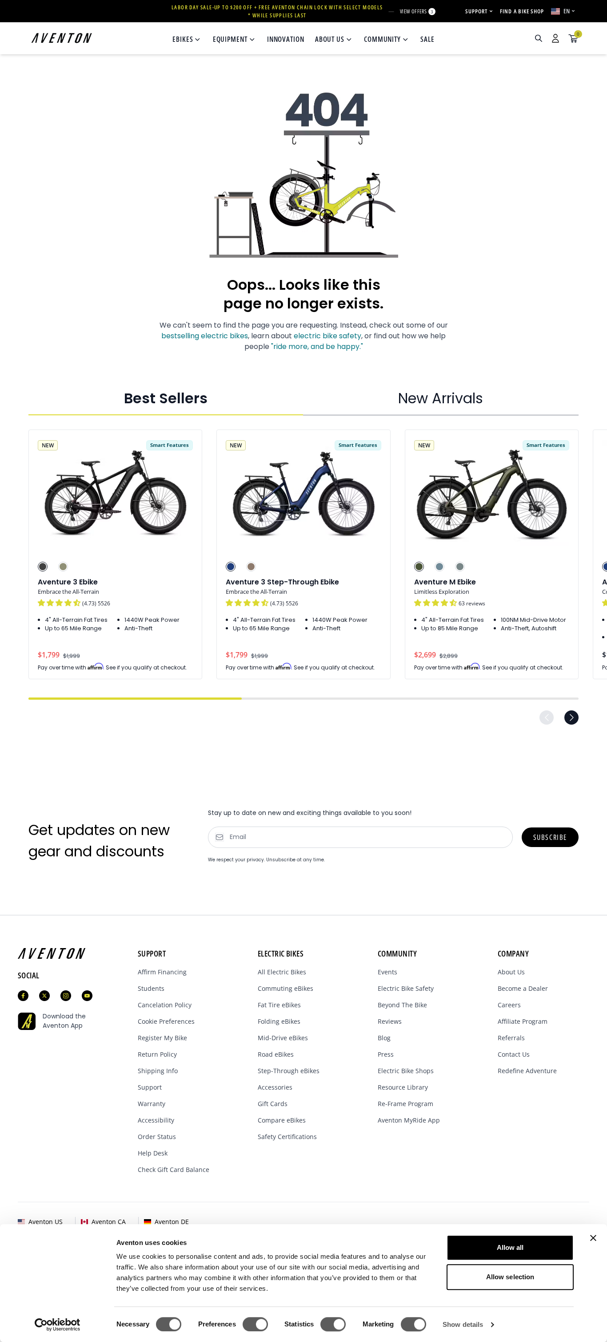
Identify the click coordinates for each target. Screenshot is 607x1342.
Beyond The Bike (402, 1005)
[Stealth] (43, 567)
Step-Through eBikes (288, 1070)
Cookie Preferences (166, 1021)
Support (150, 1087)
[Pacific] (439, 567)
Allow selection (510, 1277)
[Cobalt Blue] (231, 567)
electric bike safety (327, 336)
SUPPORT (476, 11)
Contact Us (514, 1054)
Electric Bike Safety (406, 988)
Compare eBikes (282, 1120)
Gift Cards (273, 1103)
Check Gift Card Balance (173, 1169)
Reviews (390, 1021)
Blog (384, 1038)
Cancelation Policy (165, 1005)
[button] (60, 603)
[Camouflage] (419, 567)
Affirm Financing (162, 972)
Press (386, 1054)
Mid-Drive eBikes (283, 1038)
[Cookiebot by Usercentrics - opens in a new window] (57, 1324)
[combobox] (491, 38)
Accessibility (156, 1120)
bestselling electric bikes (204, 336)
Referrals (511, 1038)
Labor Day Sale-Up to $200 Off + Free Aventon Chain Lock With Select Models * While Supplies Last (277, 11)
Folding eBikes (279, 1021)
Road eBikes (276, 1054)
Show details (463, 1324)
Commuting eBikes (285, 988)
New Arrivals (440, 398)
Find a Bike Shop (522, 11)
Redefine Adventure (527, 1070)
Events (387, 972)
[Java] (251, 567)
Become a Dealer (523, 988)
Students (151, 988)
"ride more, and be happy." (317, 346)
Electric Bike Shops (406, 1070)
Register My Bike (162, 1038)
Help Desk (153, 1153)
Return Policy (157, 1054)
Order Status (157, 1136)
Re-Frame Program (405, 1103)
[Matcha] (63, 567)
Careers (509, 1005)
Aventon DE (172, 1221)
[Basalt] (460, 567)
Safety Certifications (287, 1136)
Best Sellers (166, 398)
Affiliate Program (522, 1021)
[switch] (255, 1324)
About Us (511, 972)
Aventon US (45, 1221)
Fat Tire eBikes (279, 1005)
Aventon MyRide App (409, 1120)
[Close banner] (593, 1238)
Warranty (151, 1103)
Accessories (275, 1087)
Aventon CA (109, 1221)
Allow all (510, 1247)
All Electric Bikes (282, 972)
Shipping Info (158, 1070)
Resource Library (403, 1087)
